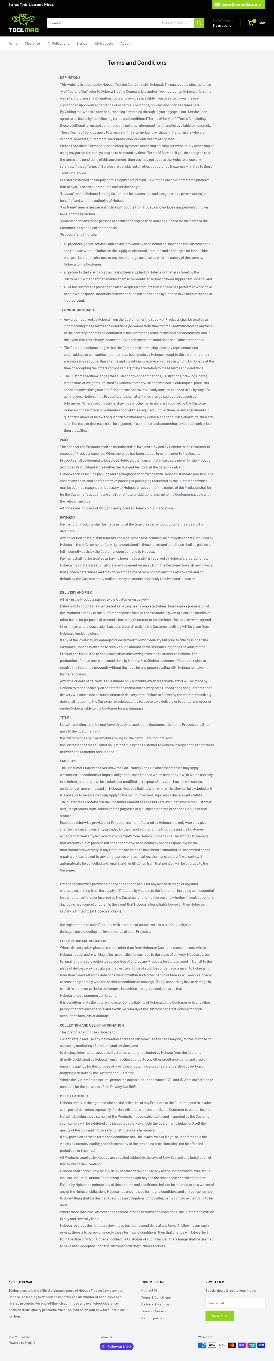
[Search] (199, 23)
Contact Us (149, 1290)
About (125, 43)
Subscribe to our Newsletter (242, 4)
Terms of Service (154, 1311)
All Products (104, 43)
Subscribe (219, 1316)
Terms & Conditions (156, 1297)
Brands (82, 43)
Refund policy (151, 1318)
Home (13, 43)
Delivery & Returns (155, 1304)
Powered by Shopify (22, 1342)
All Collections (58, 43)
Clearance (32, 43)
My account (222, 25)
